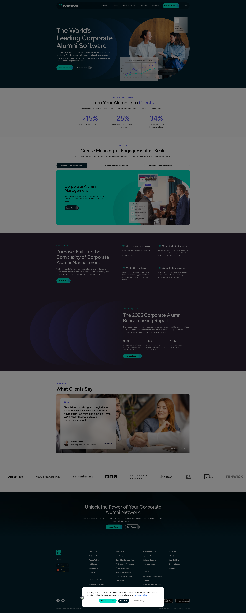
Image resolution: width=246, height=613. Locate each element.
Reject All (123, 601)
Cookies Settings (139, 601)
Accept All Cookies (107, 601)
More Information (140, 595)
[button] (82, 598)
